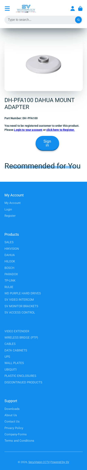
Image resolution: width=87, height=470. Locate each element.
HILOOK (9, 261)
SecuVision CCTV (39, 462)
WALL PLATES (14, 363)
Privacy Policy (13, 428)
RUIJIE (8, 287)
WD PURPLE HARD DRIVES (22, 293)
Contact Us (12, 421)
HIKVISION (11, 249)
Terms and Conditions (19, 440)
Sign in (47, 143)
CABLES (10, 344)
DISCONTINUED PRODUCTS (23, 382)
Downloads (12, 409)
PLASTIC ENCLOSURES (20, 376)
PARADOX (11, 274)
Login (8, 209)
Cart (80, 8)
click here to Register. (60, 129)
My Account (12, 203)
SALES (9, 242)
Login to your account (28, 129)
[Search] (78, 20)
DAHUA (9, 255)
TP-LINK (9, 280)
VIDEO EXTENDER (16, 331)
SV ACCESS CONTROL (19, 312)
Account (72, 8)
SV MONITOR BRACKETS (21, 306)
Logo (26, 8)
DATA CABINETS (15, 350)
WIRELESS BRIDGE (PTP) (21, 337)
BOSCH (9, 268)
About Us (10, 415)
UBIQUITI (10, 369)
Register (10, 216)
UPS (7, 357)
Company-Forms (15, 434)
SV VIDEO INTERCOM (19, 300)
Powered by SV (59, 462)
